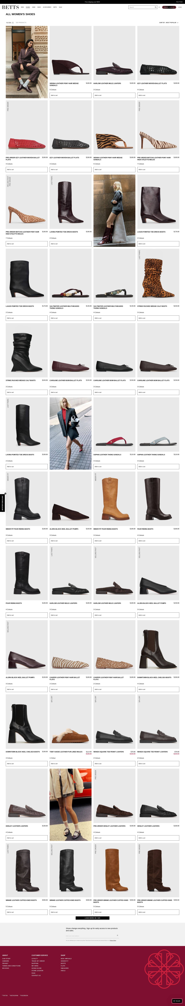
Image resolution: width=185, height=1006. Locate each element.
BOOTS (63, 963)
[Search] (155, 7)
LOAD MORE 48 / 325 (92, 918)
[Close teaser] (5, 494)
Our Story (6, 958)
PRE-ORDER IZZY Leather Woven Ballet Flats (23, 158)
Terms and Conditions (11, 966)
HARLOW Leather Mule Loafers (107, 83)
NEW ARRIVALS (66, 958)
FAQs (33, 973)
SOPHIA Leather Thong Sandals (107, 454)
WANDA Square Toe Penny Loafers (108, 752)
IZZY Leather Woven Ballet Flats (152, 83)
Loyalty (35, 958)
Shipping (35, 963)
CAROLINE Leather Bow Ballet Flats (66, 380)
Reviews (5, 968)
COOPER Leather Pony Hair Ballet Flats (65, 678)
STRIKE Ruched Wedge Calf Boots (152, 306)
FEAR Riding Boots (145, 529)
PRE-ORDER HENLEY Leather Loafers (109, 826)
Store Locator (37, 970)
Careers (5, 961)
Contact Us (36, 975)
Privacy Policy (113, 940)
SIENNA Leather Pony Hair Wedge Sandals (64, 84)
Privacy (5, 963)
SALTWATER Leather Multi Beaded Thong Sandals (64, 307)
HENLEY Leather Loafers (17, 826)
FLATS (63, 966)
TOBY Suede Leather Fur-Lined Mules (66, 752)
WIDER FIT (64, 961)
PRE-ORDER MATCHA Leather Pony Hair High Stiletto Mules (154, 158)
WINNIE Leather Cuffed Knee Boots (21, 900)
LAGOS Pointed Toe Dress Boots (151, 232)
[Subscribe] (117, 935)
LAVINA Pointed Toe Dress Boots (64, 232)
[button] (159, 7)
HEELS (63, 970)
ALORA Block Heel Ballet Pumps (64, 529)
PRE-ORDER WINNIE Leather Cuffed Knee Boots (110, 901)
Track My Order (38, 961)
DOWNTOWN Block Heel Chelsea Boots (154, 677)
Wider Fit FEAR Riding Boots (18, 529)
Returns (35, 966)
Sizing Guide (37, 968)
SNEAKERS (65, 968)
